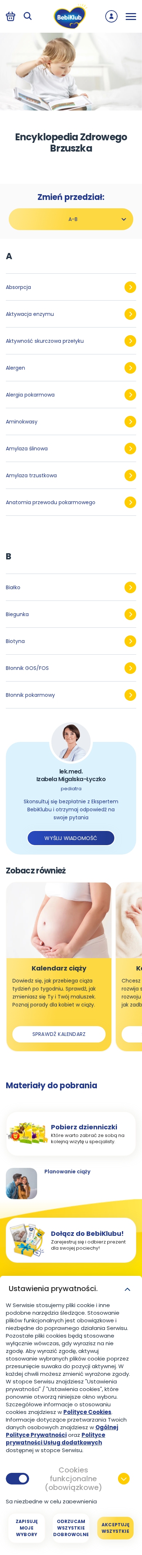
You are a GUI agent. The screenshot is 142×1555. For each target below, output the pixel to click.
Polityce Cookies (87, 1412)
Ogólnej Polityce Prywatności (62, 1431)
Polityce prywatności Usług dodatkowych (55, 1438)
